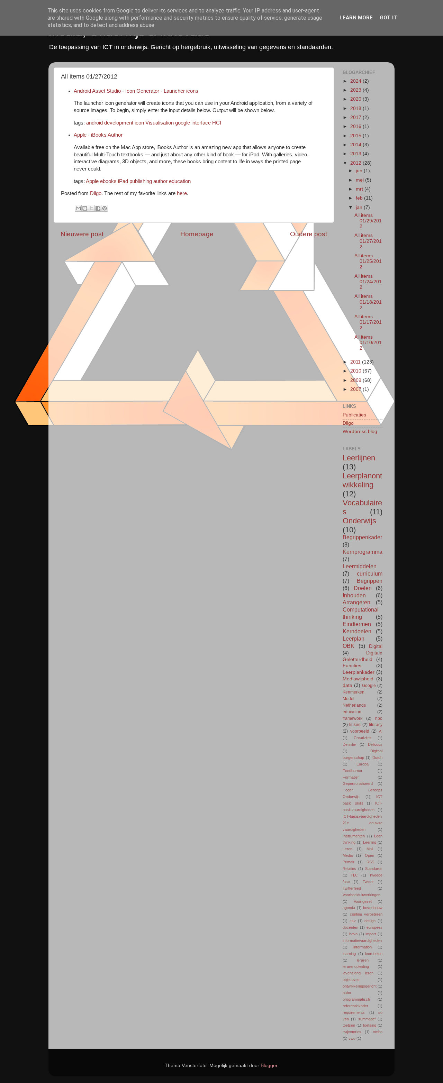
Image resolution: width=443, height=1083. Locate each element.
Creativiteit (362, 738)
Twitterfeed (352, 888)
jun (360, 170)
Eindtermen (357, 624)
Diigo (95, 193)
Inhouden (354, 595)
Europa (362, 764)
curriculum (369, 573)
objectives (351, 980)
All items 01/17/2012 (368, 322)
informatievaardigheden (362, 940)
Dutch (377, 757)
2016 (356, 126)
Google (369, 685)
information (362, 947)
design (370, 921)
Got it (388, 18)
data (347, 685)
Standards (373, 868)
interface (201, 123)
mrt (360, 189)
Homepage (197, 234)
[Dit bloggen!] (84, 208)
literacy (375, 724)
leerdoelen (373, 954)
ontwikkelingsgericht (360, 986)
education (180, 181)
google (182, 123)
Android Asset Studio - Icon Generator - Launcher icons (136, 91)
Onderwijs (359, 520)
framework (352, 718)
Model (348, 698)
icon (139, 123)
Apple (92, 181)
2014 (356, 144)
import (370, 934)
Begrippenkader (362, 537)
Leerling (369, 842)
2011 (356, 362)
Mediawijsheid (358, 678)
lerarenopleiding (356, 966)
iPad (123, 181)
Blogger (269, 1065)
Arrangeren (356, 602)
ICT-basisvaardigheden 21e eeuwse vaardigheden (362, 823)
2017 (356, 117)
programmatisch (356, 999)
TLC (354, 875)
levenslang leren (358, 973)
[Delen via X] (91, 208)
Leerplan (353, 638)
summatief (367, 1019)
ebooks (108, 181)
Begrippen (369, 581)
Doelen (363, 588)
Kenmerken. (354, 692)
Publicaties (354, 414)
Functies (352, 665)
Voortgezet (363, 901)
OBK (348, 646)
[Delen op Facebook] (97, 208)
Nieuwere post (82, 234)
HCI (216, 123)
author (160, 181)
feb (360, 198)
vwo (352, 1038)
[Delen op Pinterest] (104, 208)
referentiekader (355, 1006)
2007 (356, 389)
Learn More (356, 18)
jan (360, 207)
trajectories (352, 1032)
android (94, 123)
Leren (347, 849)
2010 (356, 371)
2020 (356, 99)
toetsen (349, 1025)
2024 (356, 81)
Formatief (351, 777)
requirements (354, 1012)
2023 (356, 90)
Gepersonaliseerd (358, 783)
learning (349, 954)
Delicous (375, 744)
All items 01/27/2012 (368, 241)
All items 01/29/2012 (368, 221)
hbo (378, 718)
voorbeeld (359, 731)
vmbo (377, 1032)
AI (380, 731)
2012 (356, 163)
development (118, 123)
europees (374, 927)
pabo (347, 993)
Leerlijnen (359, 457)
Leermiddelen (360, 566)
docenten (350, 927)
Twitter (368, 882)
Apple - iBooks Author (98, 135)
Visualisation (159, 123)
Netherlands (354, 705)
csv (353, 921)
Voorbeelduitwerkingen (361, 895)
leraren (363, 960)
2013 (356, 153)
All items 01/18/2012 (368, 302)
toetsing (369, 1025)
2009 (356, 380)
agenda (349, 908)
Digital (375, 646)
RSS (370, 862)
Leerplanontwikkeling (362, 480)
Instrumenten (354, 836)
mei (360, 180)
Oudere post (308, 234)
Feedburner (352, 771)
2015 (356, 135)
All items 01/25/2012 (368, 261)
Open (369, 855)
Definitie (349, 744)
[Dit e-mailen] (78, 208)
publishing (140, 181)
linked (355, 724)
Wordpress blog (360, 431)
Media (348, 855)
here (182, 193)
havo (353, 934)
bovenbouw (372, 908)
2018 (356, 108)
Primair (348, 862)
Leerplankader (358, 672)
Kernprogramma (362, 552)
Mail (370, 849)
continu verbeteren (366, 914)
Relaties (349, 868)
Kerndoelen (357, 631)
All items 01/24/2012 (368, 282)
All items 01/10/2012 (368, 342)
